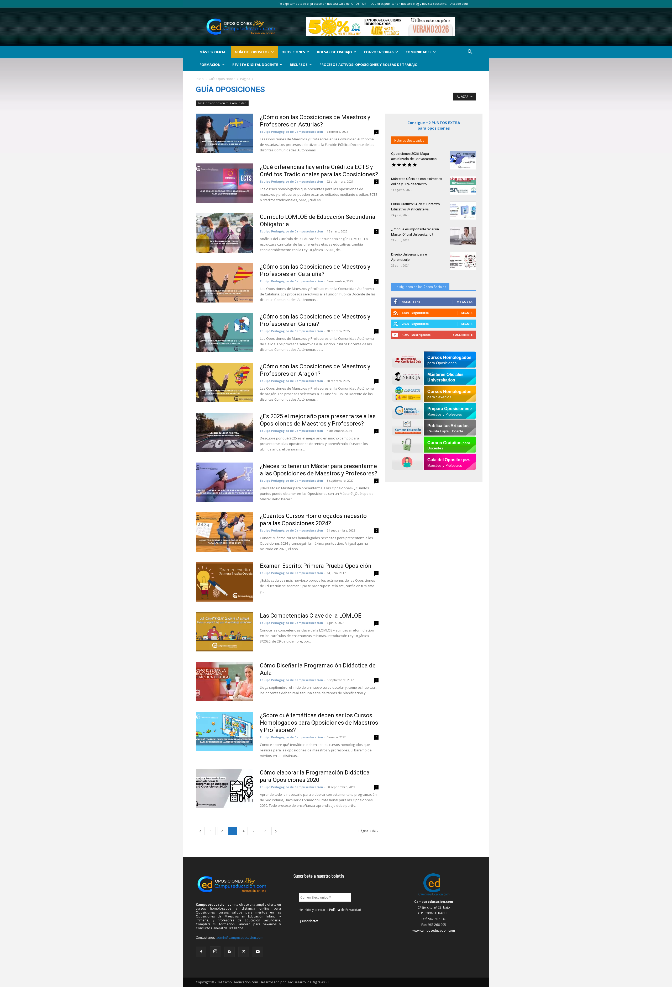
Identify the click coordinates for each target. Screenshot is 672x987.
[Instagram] (215, 951)
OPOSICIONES (293, 52)
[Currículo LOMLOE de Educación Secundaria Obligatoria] (224, 233)
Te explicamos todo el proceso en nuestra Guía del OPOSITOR (322, 4)
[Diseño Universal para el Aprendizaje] (463, 261)
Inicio (200, 79)
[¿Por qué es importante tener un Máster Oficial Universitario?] (463, 236)
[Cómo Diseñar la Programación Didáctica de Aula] (224, 681)
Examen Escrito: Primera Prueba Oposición (315, 566)
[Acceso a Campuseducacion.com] (433, 895)
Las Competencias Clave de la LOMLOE (310, 615)
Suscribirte (462, 335)
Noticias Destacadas (409, 140)
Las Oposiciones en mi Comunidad (222, 103)
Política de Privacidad (345, 910)
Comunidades (419, 52)
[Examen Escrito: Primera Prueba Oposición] (224, 582)
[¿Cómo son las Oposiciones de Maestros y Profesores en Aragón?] (224, 382)
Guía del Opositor (252, 52)
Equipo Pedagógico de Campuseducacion (291, 132)
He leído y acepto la (330, 910)
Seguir (466, 313)
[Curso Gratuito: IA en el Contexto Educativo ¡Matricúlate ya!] (463, 210)
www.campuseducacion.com (433, 930)
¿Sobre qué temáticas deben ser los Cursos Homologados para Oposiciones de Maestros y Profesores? (319, 722)
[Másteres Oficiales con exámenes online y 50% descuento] (463, 185)
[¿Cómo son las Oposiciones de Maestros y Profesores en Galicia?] (224, 332)
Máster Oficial (213, 52)
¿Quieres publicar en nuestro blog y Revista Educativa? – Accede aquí (419, 4)
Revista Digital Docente (255, 64)
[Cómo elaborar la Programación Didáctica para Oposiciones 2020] (224, 788)
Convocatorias (379, 52)
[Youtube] (258, 952)
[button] (470, 52)
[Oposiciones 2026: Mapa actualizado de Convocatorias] (463, 160)
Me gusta (464, 302)
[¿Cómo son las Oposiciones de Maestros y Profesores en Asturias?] (224, 133)
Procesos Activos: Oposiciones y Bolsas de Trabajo (368, 64)
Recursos (299, 64)
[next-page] (275, 831)
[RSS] (229, 952)
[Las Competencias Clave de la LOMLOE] (224, 631)
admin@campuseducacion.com (239, 937)
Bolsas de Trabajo (334, 52)
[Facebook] (201, 952)
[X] (243, 952)
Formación (210, 64)
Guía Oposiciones (222, 79)
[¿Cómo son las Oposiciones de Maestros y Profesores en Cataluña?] (224, 283)
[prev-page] (200, 831)
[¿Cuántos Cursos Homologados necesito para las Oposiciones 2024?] (224, 532)
